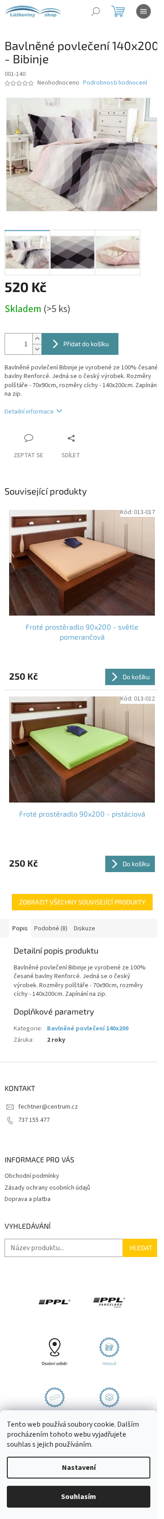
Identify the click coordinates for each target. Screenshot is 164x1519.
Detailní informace (29, 406)
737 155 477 (34, 1104)
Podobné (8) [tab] (50, 913)
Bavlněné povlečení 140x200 (87, 1013)
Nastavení (79, 1468)
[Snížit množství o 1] (36, 344)
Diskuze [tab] (84, 913)
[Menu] (143, 11)
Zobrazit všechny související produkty (78, 886)
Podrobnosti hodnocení (115, 83)
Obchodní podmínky (32, 1160)
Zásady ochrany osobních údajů (47, 1172)
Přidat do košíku (86, 339)
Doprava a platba (28, 1183)
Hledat (134, 1232)
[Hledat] (96, 11)
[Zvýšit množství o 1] (36, 333)
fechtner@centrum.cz (48, 1091)
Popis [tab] (20, 913)
